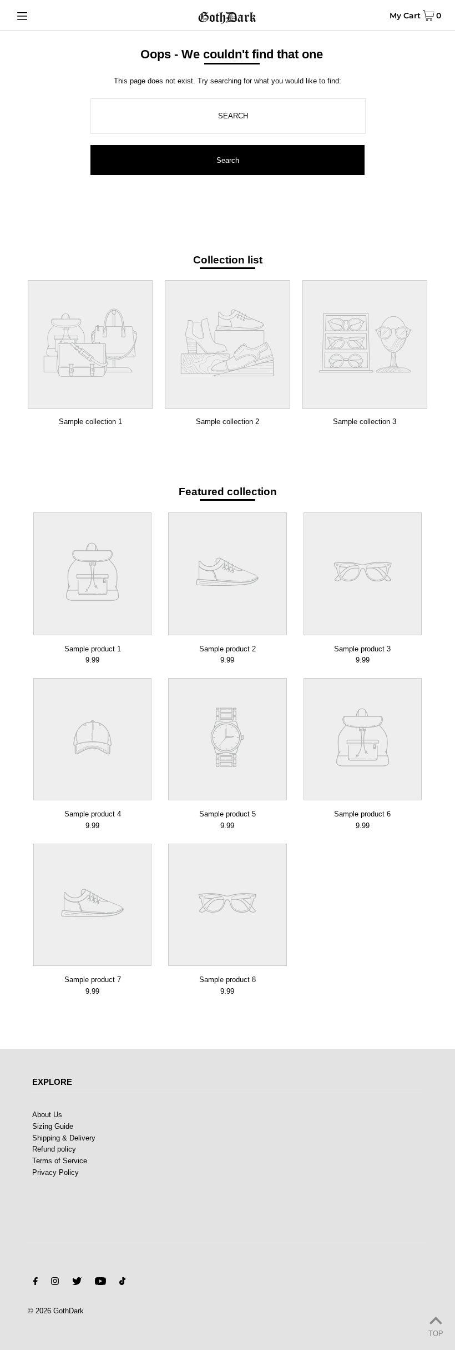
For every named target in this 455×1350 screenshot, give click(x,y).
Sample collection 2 (227, 421)
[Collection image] (90, 401)
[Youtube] (100, 1283)
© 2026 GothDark (56, 1311)
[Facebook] (35, 1283)
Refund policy (54, 1149)
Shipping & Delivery (63, 1138)
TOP (435, 1333)
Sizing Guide (52, 1126)
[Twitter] (77, 1283)
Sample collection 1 (90, 421)
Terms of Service (59, 1161)
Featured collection (228, 491)
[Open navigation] (46, 15)
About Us (47, 1114)
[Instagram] (55, 1283)
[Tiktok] (122, 1283)
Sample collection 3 (364, 421)
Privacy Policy (55, 1172)
